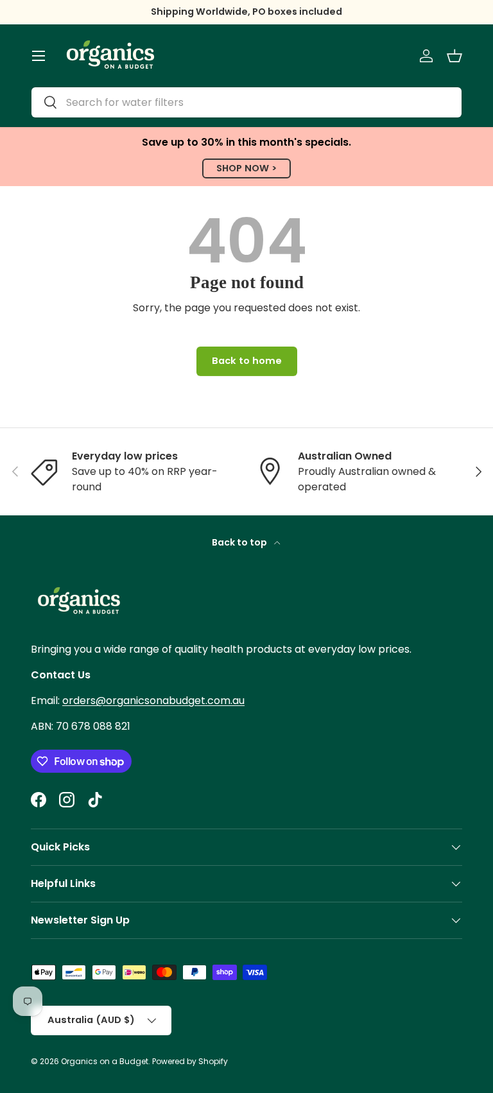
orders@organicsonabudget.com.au (153, 700)
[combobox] (246, 102)
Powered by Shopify (190, 1061)
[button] (454, 56)
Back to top (240, 542)
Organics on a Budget (104, 1061)
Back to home (247, 360)
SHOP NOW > (246, 168)
